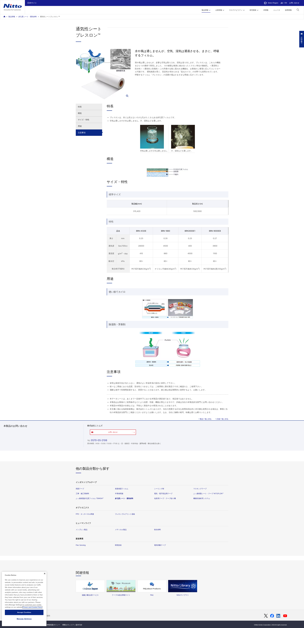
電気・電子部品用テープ (163, 493)
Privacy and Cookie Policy (32, 607)
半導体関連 (119, 493)
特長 (80, 107)
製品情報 (11, 17)
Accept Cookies (24, 612)
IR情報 (265, 10)
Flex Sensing (81, 545)
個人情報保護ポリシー (51, 625)
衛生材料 (157, 530)
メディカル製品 (121, 530)
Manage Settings (24, 619)
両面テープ (80, 489)
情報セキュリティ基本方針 (72, 625)
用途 (80, 126)
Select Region (273, 3)
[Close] (44, 573)
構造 (80, 113)
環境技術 (118, 545)
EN (286, 3)
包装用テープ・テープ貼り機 (165, 498)
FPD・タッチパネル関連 (85, 514)
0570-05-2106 (99, 440)
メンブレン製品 (81, 530)
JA (282, 3)
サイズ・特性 (83, 119)
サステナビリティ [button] (235, 10)
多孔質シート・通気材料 (27, 17)
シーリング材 (159, 489)
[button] (298, 9)
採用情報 (288, 10)
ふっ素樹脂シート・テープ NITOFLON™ (208, 493)
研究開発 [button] (253, 10)
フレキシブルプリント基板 (125, 514)
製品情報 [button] (205, 10)
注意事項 (82, 132)
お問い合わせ (294, 3)
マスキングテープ (200, 489)
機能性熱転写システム (201, 498)
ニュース (276, 10)
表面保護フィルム (121, 489)
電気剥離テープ (160, 545)
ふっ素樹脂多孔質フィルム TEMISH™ (90, 498)
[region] (24, 599)
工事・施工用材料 (82, 493)
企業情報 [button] (218, 10)
